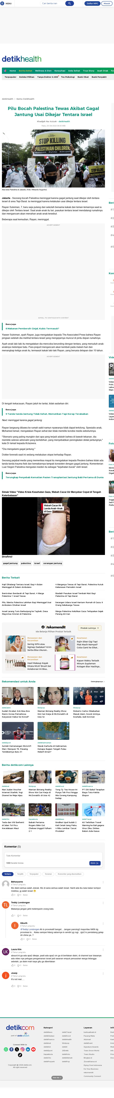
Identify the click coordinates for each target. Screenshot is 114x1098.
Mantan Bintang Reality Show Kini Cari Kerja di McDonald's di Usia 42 (53, 714)
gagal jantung (10, 563)
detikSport (48, 1051)
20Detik (65, 1051)
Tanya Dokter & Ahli (47, 77)
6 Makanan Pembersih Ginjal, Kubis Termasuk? (32, 328)
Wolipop (65, 1043)
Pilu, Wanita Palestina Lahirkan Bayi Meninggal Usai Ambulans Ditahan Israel (26, 603)
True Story (88, 71)
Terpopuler (10, 77)
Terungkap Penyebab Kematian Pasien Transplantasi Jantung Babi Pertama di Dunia (54, 477)
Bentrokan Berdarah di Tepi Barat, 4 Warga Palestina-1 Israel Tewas (23, 594)
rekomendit (88, 1072)
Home (13, 71)
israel (37, 563)
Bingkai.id (88, 1058)
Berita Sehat (25, 71)
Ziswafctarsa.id (90, 1062)
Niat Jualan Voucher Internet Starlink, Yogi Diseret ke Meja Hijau (12, 792)
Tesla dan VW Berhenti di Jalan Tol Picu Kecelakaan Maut (13, 825)
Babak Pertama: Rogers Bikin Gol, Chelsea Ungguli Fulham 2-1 (40, 826)
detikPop (66, 1062)
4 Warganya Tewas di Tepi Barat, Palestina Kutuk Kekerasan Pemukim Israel (79, 585)
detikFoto (66, 1054)
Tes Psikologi (68, 77)
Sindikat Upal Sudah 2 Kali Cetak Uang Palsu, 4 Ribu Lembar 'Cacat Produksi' (66, 826)
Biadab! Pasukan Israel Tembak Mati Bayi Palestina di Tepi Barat (75, 594)
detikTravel (66, 1032)
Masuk (107, 3)
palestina (26, 563)
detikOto (47, 1058)
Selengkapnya (97, 681)
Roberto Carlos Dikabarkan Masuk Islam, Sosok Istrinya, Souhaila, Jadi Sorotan (86, 714)
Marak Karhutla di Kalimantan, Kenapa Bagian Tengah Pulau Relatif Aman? (52, 749)
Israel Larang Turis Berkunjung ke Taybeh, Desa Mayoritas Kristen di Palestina (25, 612)
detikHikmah (67, 1058)
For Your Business (91, 1069)
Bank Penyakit (99, 77)
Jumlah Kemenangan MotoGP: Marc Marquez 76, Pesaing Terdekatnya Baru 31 (17, 749)
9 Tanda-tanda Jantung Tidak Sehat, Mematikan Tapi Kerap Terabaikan (47, 414)
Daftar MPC (92, 3)
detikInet (47, 1043)
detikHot (47, 1047)
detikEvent (88, 1043)
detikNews (48, 1032)
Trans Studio (89, 1054)
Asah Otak (102, 71)
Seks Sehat (74, 71)
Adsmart (87, 1039)
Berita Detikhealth (25, 99)
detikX (64, 1047)
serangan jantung (52, 563)
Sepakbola (48, 1054)
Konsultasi (59, 71)
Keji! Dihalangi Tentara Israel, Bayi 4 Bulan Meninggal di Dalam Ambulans (22, 585)
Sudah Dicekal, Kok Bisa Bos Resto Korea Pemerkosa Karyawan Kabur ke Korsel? (16, 714)
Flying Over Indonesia (93, 1065)
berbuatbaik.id (90, 1032)
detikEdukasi (49, 1036)
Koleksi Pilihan (26, 77)
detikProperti (49, 1062)
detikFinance (49, 1039)
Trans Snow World (91, 1051)
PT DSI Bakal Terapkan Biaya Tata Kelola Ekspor (93, 792)
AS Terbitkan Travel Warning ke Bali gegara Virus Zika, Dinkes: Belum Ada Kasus (93, 826)
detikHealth (7, 99)
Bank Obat (83, 77)
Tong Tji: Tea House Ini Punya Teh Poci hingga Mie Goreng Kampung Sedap (66, 793)
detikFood (66, 1036)
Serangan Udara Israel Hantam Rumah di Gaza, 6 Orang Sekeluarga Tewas (79, 603)
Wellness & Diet (43, 71)
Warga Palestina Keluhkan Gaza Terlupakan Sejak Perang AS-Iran (79, 612)
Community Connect (92, 1076)
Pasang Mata (89, 1036)
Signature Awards (91, 1047)
